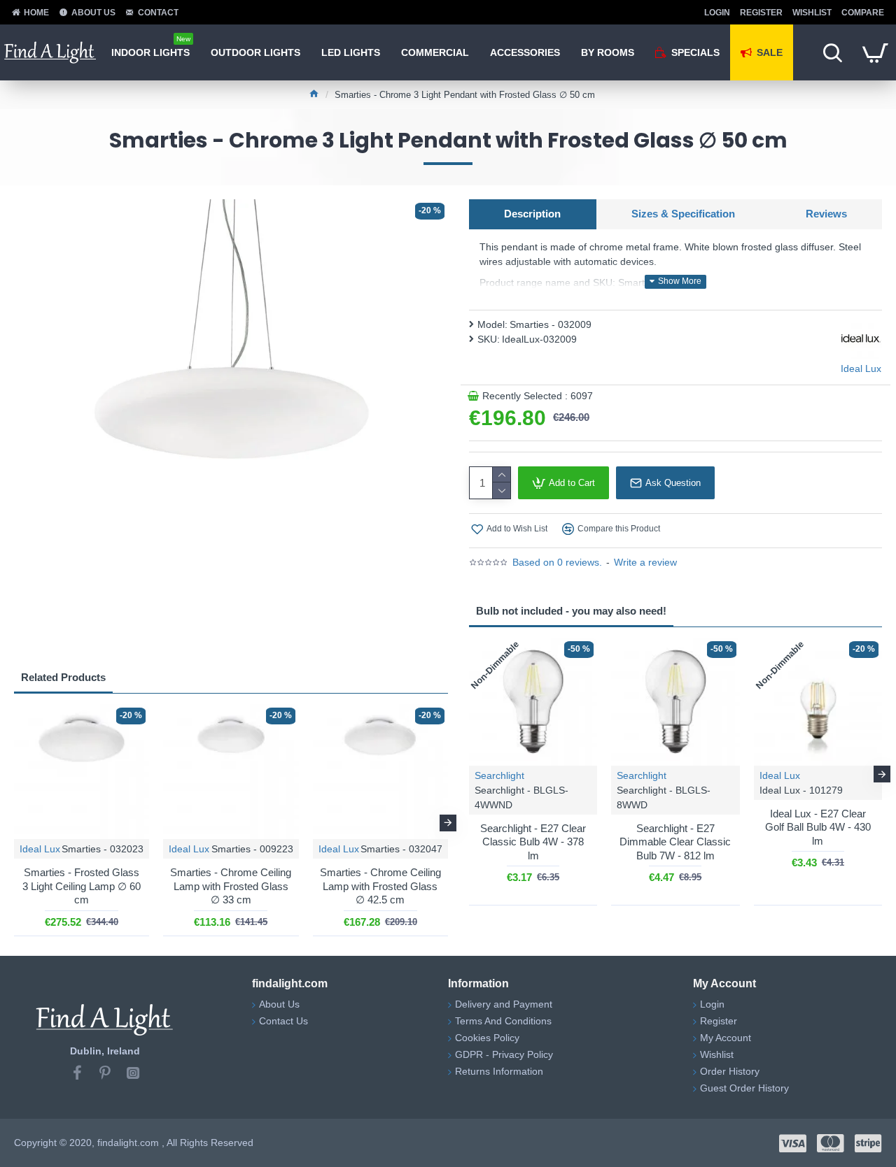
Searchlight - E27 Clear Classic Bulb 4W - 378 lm (533, 841)
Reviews (826, 214)
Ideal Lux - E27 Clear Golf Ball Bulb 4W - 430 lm (818, 827)
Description (532, 214)
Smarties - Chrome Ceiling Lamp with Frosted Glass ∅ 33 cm (230, 885)
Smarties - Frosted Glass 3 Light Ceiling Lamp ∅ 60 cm (81, 885)
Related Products (63, 677)
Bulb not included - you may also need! (571, 611)
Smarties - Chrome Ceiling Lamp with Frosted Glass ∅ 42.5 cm (380, 885)
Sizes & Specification (683, 214)
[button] (14, 823)
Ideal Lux (40, 848)
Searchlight (499, 775)
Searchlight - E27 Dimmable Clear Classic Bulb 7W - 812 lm (675, 841)
